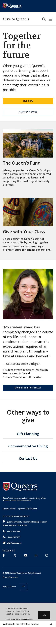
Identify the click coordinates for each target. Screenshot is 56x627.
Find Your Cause (28, 112)
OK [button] (44, 615)
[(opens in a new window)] (4, 555)
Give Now (28, 101)
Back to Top (9, 586)
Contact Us (28, 459)
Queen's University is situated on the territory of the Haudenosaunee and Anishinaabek (24, 499)
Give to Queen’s (16, 19)
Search (44, 19)
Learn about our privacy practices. (19, 619)
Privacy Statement (10, 577)
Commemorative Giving (28, 446)
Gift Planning (28, 434)
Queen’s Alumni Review (27, 508)
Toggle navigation (50, 19)
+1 (13, 531)
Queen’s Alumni (9, 508)
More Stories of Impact (28, 388)
